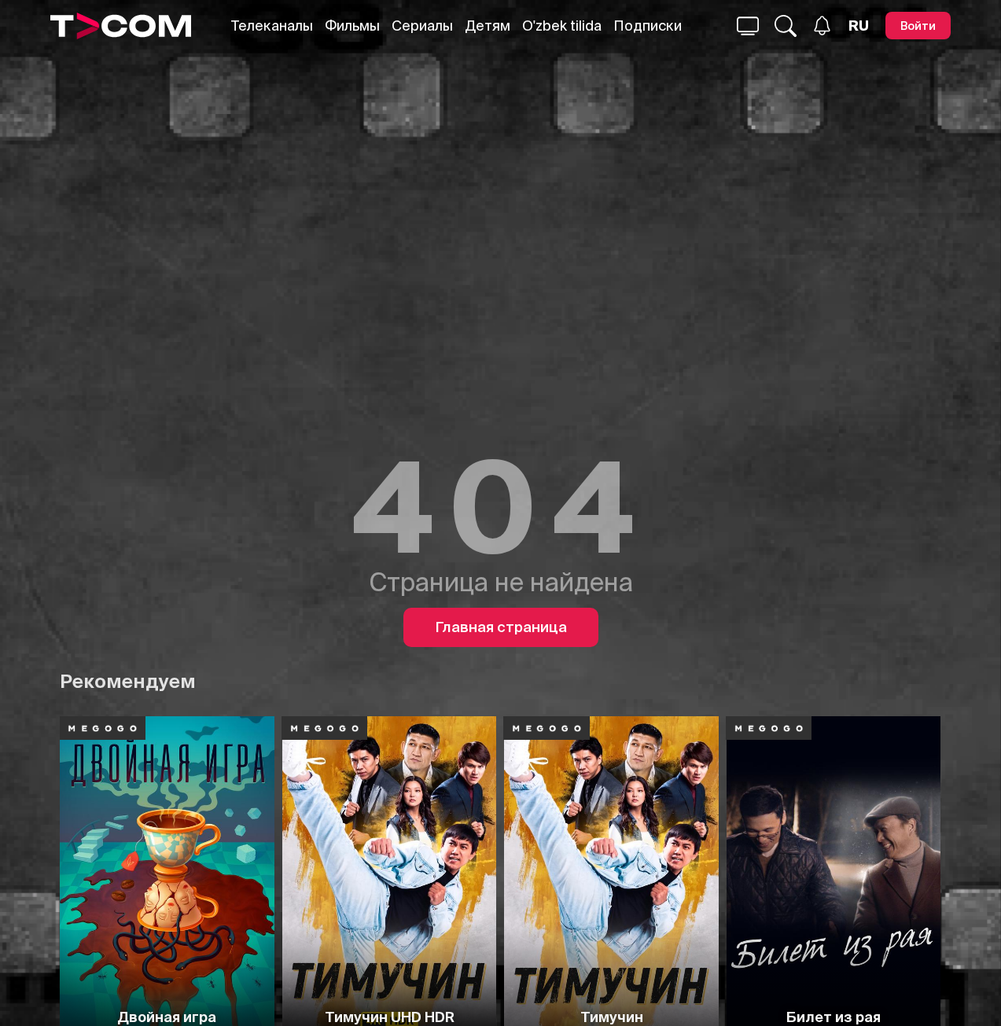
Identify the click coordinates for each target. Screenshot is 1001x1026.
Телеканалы (272, 25)
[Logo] (120, 26)
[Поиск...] (748, 26)
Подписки (647, 25)
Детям (487, 25)
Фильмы (352, 25)
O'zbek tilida (562, 25)
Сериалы (422, 25)
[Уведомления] (822, 25)
